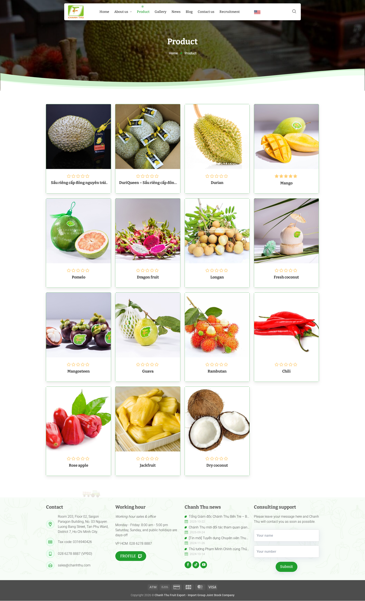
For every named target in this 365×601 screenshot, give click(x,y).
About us (121, 12)
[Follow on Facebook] (188, 564)
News (176, 12)
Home (104, 12)
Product (143, 12)
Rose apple (78, 465)
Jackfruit (148, 465)
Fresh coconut (286, 277)
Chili (286, 371)
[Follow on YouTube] (203, 564)
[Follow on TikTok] (195, 564)
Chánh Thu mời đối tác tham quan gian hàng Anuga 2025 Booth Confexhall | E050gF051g (216, 527)
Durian (217, 182)
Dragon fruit (148, 277)
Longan (217, 277)
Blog (189, 12)
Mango (286, 183)
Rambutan (217, 371)
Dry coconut (217, 465)
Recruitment (229, 12)
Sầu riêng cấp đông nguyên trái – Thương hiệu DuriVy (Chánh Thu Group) (78, 182)
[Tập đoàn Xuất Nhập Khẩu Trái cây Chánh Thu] (75, 12)
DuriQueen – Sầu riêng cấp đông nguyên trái (147, 182)
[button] (294, 11)
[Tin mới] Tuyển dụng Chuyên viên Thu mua (215, 538)
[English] (257, 12)
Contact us (206, 12)
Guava (148, 371)
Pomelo (78, 277)
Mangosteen (78, 371)
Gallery (160, 12)
